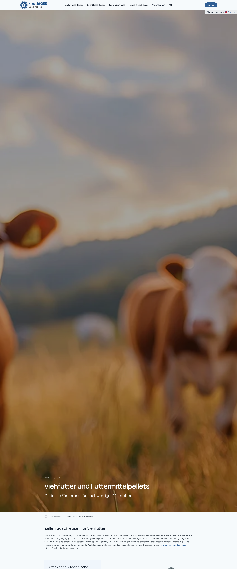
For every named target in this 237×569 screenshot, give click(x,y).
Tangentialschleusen (139, 5)
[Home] (46, 516)
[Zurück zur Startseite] (33, 5)
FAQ (170, 5)
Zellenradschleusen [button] (74, 5)
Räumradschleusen (117, 5)
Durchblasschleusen (96, 5)
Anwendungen (52, 477)
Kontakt (211, 5)
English (231, 12)
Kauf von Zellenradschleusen (173, 545)
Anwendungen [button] (158, 5)
